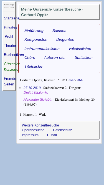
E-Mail (52, 135)
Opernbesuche (33, 130)
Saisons (59, 30)
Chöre (29, 57)
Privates (10, 27)
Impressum (30, 135)
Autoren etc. (54, 57)
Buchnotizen (14, 55)
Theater (10, 46)
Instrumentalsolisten (42, 48)
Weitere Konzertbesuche (40, 125)
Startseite (11, 18)
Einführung (34, 30)
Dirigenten (65, 39)
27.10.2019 (32, 88)
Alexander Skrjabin (38, 99)
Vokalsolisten (80, 48)
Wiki (71, 80)
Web (80, 80)
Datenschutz (62, 130)
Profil (9, 36)
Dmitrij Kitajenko (36, 93)
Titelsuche (33, 66)
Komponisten (35, 39)
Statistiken (84, 57)
